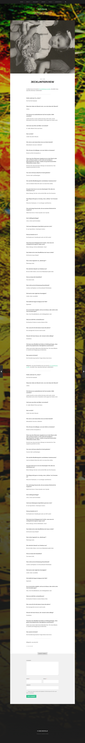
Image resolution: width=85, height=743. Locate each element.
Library (43, 1)
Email (45, 678)
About (28, 1)
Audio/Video (58, 1)
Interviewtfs (30, 646)
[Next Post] (83, 371)
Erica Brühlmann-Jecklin (44, 89)
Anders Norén (44, 733)
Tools (50, 1)
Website (28, 685)
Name (28, 678)
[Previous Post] (1, 371)
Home (21, 1)
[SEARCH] (65, 1)
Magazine (35, 1)
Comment (28, 660)
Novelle (42, 9)
